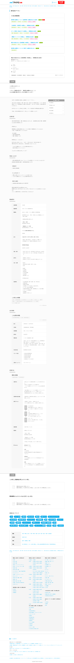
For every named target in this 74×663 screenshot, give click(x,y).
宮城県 (41, 561)
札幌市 (34, 559)
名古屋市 (41, 582)
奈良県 (38, 585)
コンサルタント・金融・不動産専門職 (19, 571)
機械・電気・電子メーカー (50, 561)
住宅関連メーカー (48, 564)
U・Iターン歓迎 (30, 544)
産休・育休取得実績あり (51, 544)
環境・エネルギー (48, 584)
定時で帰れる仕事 (14, 525)
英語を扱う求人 (20, 654)
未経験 (54, 525)
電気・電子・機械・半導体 (17, 577)
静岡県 (38, 579)
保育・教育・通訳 (16, 569)
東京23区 (42, 571)
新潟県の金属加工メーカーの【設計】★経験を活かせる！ (23, 48)
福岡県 (34, 597)
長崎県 (41, 597)
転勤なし (35, 544)
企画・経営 (15, 561)
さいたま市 (35, 571)
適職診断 (23, 645)
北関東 (31, 566)
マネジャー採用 (32, 627)
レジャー (47, 571)
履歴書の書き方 (12, 643)
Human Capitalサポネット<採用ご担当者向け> (53, 658)
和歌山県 (41, 585)
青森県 (34, 561)
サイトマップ (24, 658)
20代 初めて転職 (52, 519)
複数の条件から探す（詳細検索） (51, 594)
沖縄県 (38, 600)
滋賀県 (34, 584)
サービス (47, 569)
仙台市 (34, 564)
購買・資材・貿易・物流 (40, 533)
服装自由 (31, 620)
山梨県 (38, 574)
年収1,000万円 (30, 516)
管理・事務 (33, 533)
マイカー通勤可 (32, 622)
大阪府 (41, 584)
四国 (30, 594)
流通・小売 (47, 572)
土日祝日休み (60, 525)
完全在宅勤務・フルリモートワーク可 (35, 612)
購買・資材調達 (49, 533)
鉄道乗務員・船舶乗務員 (46, 522)
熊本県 (34, 599)
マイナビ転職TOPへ (14, 638)
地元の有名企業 (13, 519)
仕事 (27, 645)
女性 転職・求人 (31, 651)
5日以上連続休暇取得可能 (42, 544)
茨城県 (34, 566)
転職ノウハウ (36, 645)
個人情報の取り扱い (17, 658)
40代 (11, 516)
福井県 (41, 577)
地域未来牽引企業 (22, 519)
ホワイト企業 (17, 516)
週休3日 (37, 516)
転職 (11, 648)
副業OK (31, 615)
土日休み (15, 654)
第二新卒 (49, 525)
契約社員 (14, 590)
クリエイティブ (15, 572)
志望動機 (32, 643)
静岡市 (34, 582)
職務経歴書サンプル (20, 643)
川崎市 (38, 572)
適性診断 (36, 643)
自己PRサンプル (26, 643)
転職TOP (11, 550)
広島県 (34, 591)
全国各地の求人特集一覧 (49, 595)
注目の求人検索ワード (24, 525)
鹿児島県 (34, 600)
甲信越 (31, 574)
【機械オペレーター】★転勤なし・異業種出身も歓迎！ (22, 36)
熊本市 (41, 602)
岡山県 (41, 589)
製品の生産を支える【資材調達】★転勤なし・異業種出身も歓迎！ (25, 42)
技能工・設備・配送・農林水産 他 (18, 582)
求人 (13, 648)
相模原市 (41, 572)
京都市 (34, 587)
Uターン (41, 643)
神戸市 (43, 587)
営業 (14, 559)
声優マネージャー (36, 522)
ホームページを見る (28, 446)
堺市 (40, 587)
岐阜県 (34, 579)
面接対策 (31, 645)
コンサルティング (48, 579)
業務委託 (14, 592)
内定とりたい (43, 516)
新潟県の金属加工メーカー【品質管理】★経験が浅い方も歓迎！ (24, 19)
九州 (30, 597)
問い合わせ (29, 658)
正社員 (31, 525)
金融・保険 (47, 577)
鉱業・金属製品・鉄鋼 (26, 540)
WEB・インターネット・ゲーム (18, 574)
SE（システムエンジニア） (54, 516)
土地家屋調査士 (40, 519)
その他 (47, 587)
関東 (46, 519)
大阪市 (38, 587)
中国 (30, 589)
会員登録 (61, 2)
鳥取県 (34, 589)
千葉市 (39, 571)
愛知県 (41, 579)
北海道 (31, 559)
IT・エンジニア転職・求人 (14, 651)
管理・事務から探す (25, 533)
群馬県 (41, 566)
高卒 (46, 605)
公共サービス (15, 584)
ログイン (55, 2)
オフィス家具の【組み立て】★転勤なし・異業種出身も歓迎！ (24, 31)
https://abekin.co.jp (27, 362)
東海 (30, 579)
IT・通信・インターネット (50, 559)
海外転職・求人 (37, 651)
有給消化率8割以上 (32, 610)
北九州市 (34, 602)
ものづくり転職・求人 (23, 651)
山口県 (38, 591)
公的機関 (47, 585)
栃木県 (38, 566)
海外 (30, 604)
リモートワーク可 (32, 614)
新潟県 (23, 537)
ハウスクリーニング (26, 522)
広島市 (38, 592)
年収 (20, 645)
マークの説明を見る (43, 305)
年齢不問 (24, 516)
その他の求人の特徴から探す (34, 628)
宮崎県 (41, 599)
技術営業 (12, 522)
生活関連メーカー (48, 566)
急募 (30, 609)
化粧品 (54, 522)
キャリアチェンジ (31, 519)
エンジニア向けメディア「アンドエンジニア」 (55, 645)
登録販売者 (18, 522)
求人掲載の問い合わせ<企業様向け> (38, 658)
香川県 (38, 594)
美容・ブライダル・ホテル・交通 (18, 566)
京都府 (38, 584)
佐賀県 (38, 597)
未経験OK (31, 623)
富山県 (34, 577)
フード (47, 574)
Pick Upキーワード (19, 648)
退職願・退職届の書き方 (14, 645)
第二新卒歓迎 (24, 544)
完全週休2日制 (32, 617)
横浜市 (34, 572)
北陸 (30, 577)
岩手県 (38, 561)
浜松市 (38, 582)
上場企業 (31, 625)
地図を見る (26, 453)
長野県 (41, 574)
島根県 (38, 589)
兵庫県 (34, 585)
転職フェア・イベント (43, 645)
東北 (30, 561)
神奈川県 (34, 569)
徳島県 (34, 594)
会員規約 (11, 658)
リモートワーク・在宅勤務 (40, 525)
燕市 (26, 537)
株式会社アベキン (40, 550)
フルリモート (60, 519)
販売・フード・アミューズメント (18, 564)
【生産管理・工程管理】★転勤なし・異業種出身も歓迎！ (23, 25)
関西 (30, 584)
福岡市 (38, 602)
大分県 (38, 599)
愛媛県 (41, 594)
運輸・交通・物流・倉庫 (49, 582)
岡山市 (34, 592)
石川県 (38, 577)
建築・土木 (15, 579)
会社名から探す (48, 592)
